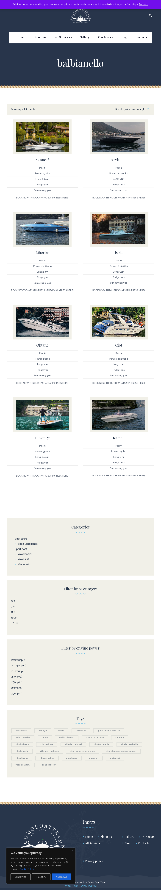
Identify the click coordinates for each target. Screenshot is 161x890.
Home (89, 837)
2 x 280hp (17, 671)
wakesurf (93, 758)
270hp (15, 687)
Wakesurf (23, 559)
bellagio (43, 730)
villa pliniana (22, 758)
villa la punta (22, 751)
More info (42, 141)
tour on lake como (95, 737)
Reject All (41, 877)
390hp (15, 693)
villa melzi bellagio (49, 751)
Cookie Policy (27, 869)
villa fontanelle (101, 744)
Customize (20, 877)
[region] (40, 866)
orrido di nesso (66, 737)
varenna (119, 737)
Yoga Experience (28, 543)
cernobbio (81, 730)
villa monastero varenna (82, 751)
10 (12, 623)
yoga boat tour (23, 765)
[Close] (72, 850)
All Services (92, 843)
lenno (45, 737)
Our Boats (148, 837)
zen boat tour (49, 765)
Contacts (144, 843)
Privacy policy (94, 861)
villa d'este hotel (73, 744)
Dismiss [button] (143, 4)
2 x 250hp (17, 665)
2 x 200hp (17, 659)
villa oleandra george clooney (121, 751)
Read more (42, 135)
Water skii (23, 564)
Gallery (129, 837)
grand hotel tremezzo (108, 730)
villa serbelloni (47, 758)
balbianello (21, 730)
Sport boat (21, 549)
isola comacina (23, 737)
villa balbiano (22, 744)
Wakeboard (24, 554)
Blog (127, 843)
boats (61, 730)
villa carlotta (46, 744)
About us (106, 837)
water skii (115, 758)
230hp (15, 676)
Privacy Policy (71, 885)
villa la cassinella (129, 744)
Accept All (61, 877)
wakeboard (71, 758)
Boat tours (21, 538)
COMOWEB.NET (89, 885)
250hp (15, 682)
